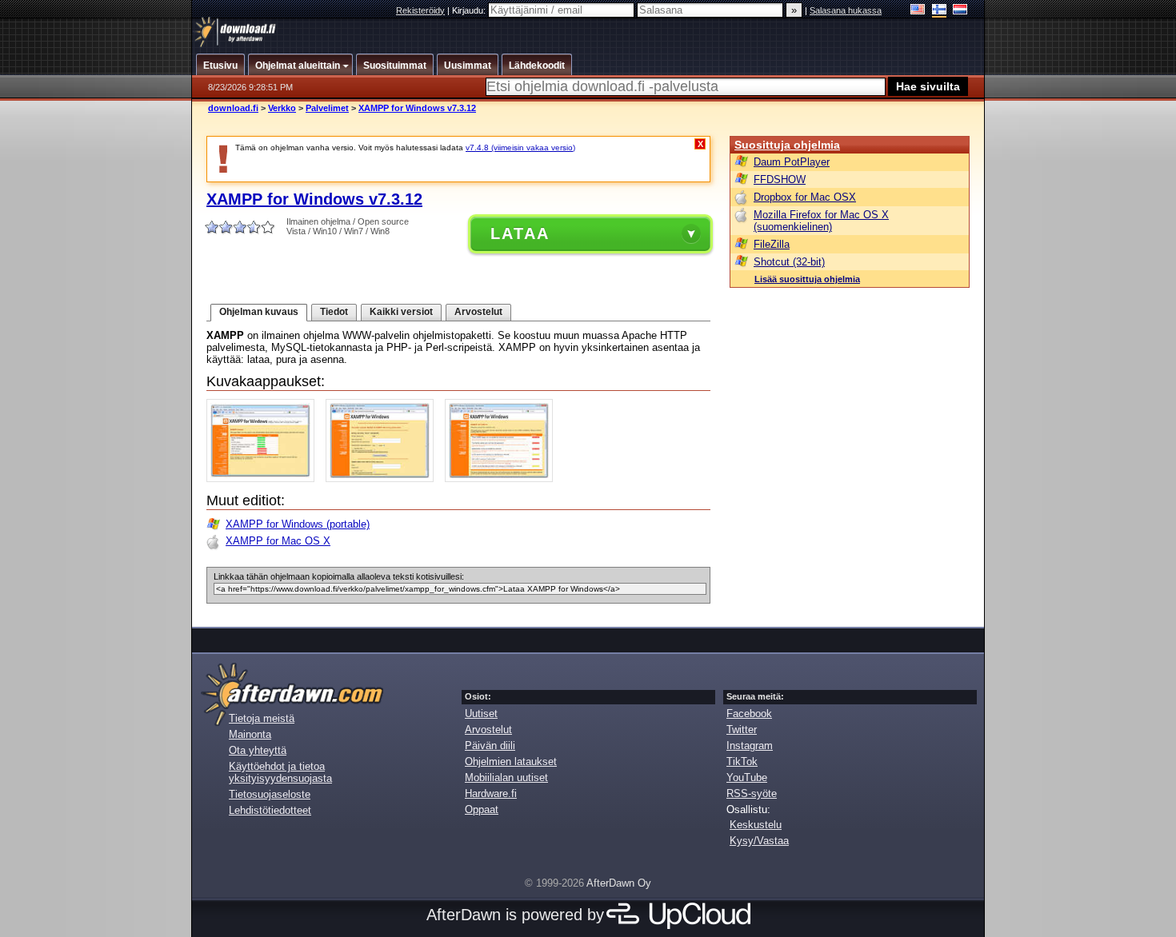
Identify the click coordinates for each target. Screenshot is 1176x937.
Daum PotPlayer (792, 162)
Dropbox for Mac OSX (805, 197)
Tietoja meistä (261, 718)
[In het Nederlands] (960, 11)
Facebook (749, 714)
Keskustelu (756, 825)
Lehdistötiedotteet (270, 810)
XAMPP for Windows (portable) (298, 524)
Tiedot (334, 311)
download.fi (233, 108)
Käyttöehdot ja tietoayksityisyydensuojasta (280, 772)
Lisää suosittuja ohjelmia (807, 279)
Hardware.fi (491, 793)
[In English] (918, 11)
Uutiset (481, 714)
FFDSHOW (780, 179)
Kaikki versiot (401, 311)
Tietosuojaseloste (269, 794)
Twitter (741, 730)
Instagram (749, 746)
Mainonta (250, 734)
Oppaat (481, 809)
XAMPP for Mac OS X (278, 541)
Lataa (520, 233)
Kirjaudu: (470, 10)
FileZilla (772, 244)
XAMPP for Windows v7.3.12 (417, 108)
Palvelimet (327, 108)
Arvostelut (478, 311)
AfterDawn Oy (618, 883)
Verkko (282, 108)
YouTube (746, 777)
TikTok (742, 762)
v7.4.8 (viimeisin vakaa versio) (520, 147)
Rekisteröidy (420, 10)
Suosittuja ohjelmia (787, 144)
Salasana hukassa (846, 10)
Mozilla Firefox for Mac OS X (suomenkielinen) (821, 221)
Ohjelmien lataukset (511, 762)
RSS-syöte (751, 793)
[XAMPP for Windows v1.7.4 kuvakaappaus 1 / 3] (264, 478)
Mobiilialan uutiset (506, 777)
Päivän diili (490, 746)
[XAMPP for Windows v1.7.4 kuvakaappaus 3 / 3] (503, 478)
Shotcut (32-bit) (789, 262)
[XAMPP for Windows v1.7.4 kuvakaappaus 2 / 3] (384, 478)
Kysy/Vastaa (759, 841)
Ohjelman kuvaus (258, 311)
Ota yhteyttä (257, 750)
